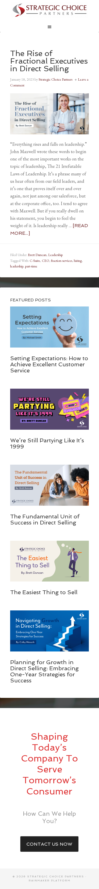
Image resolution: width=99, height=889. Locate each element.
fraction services (61, 260)
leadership (16, 266)
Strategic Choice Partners (49, 10)
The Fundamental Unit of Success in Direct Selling (44, 519)
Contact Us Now (49, 844)
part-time (31, 266)
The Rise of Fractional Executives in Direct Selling (49, 61)
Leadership (55, 254)
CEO (45, 260)
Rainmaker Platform (50, 880)
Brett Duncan (37, 254)
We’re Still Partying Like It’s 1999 (47, 443)
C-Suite (35, 260)
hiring (78, 260)
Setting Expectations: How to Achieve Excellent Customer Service (49, 364)
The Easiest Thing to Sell (43, 592)
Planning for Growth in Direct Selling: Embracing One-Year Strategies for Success (44, 671)
